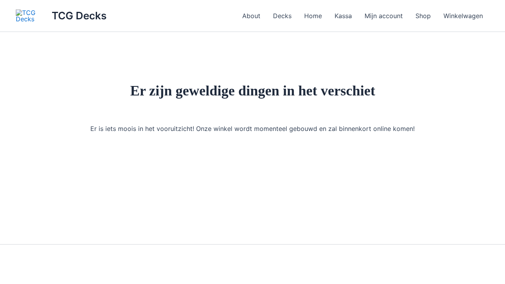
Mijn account (384, 16)
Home (313, 16)
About (251, 16)
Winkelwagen (463, 16)
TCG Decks (79, 15)
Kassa (343, 16)
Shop (423, 16)
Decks (282, 16)
